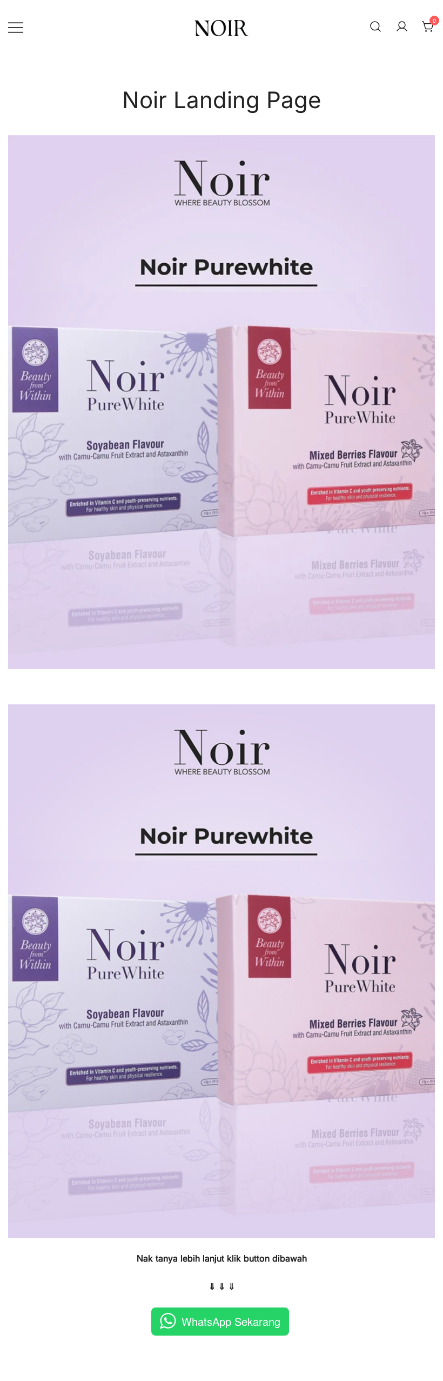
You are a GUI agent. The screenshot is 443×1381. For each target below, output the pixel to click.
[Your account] (401, 27)
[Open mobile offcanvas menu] (15, 26)
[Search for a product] (375, 27)
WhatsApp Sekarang (231, 1321)
